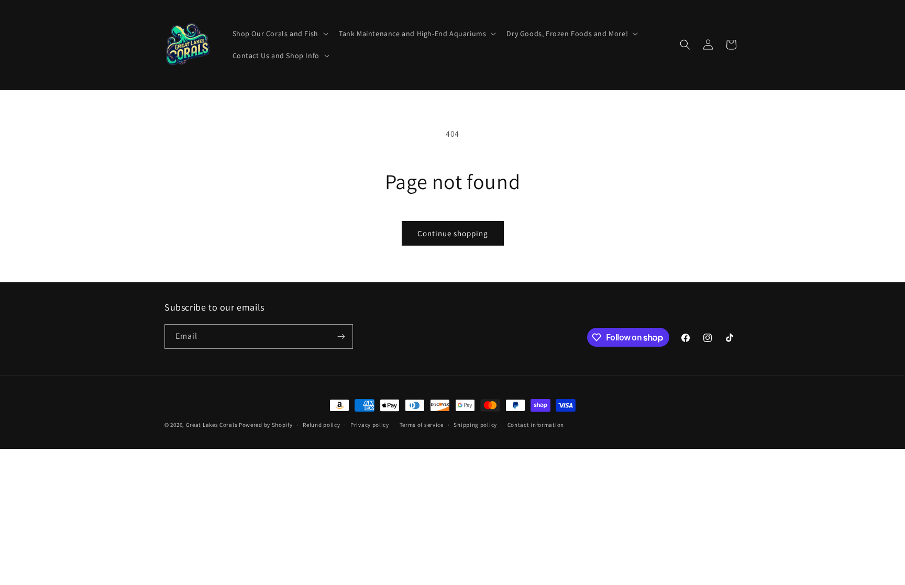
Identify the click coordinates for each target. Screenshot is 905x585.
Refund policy (321, 424)
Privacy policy (369, 424)
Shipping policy (475, 424)
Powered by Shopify (266, 424)
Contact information (535, 424)
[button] (279, 34)
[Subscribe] (340, 336)
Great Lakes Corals (212, 424)
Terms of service (422, 424)
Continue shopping (452, 233)
